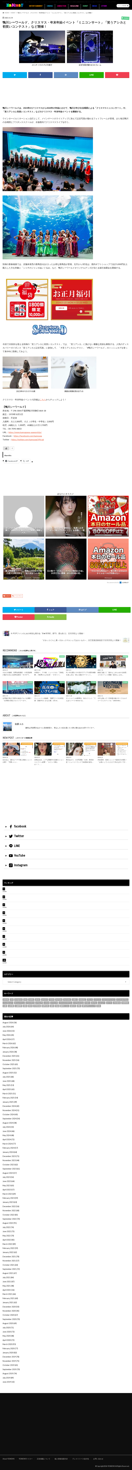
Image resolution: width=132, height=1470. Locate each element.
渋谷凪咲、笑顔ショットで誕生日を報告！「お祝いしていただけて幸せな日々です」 (112, 761)
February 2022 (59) (10, 1248)
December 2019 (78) (11, 1357)
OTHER (104, 6)
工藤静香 (18, 1006)
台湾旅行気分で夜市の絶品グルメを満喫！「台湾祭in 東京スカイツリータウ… (17, 699)
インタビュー (8, 1003)
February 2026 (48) (10, 1047)
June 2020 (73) (8, 1332)
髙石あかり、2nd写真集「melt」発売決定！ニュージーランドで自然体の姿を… (80, 761)
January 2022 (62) (10, 1252)
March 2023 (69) (9, 1194)
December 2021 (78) (11, 1256)
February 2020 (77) (10, 1348)
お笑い (74, 1000)
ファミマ (54, 1003)
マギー (87, 1003)
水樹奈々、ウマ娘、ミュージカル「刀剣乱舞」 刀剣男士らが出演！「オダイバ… (49, 673)
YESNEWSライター (26, 1459)
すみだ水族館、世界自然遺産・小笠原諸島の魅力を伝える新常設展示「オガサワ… (17, 673)
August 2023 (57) (10, 1173)
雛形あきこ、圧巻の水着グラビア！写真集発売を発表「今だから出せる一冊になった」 (41, 897)
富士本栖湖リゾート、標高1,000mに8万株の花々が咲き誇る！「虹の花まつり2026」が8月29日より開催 (48, 928)
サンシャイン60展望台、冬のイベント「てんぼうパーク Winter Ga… (81, 699)
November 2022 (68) (11, 1210)
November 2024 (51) (11, 1110)
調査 (79, 1006)
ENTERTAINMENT (36, 6)
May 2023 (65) (8, 1185)
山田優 (11, 1006)
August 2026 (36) (10, 1022)
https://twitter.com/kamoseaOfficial (27, 439)
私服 (57, 1006)
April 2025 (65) (8, 1089)
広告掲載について (43, 1459)
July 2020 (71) (8, 1327)
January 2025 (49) (10, 1102)
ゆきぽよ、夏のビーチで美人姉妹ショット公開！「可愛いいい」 (17, 761)
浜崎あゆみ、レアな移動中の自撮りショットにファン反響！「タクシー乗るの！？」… (49, 762)
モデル (94, 1003)
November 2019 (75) (11, 1361)
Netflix (31, 1000)
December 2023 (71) (11, 1156)
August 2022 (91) (10, 1223)
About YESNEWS (8, 1459)
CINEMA (50, 6)
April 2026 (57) (8, 1039)
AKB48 (5, 1000)
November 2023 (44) (11, 1160)
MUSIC (94, 6)
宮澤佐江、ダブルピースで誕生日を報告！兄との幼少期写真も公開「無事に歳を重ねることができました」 (49, 952)
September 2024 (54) (11, 1118)
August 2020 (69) (10, 1323)
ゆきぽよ (82, 1000)
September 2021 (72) (11, 1269)
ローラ (109, 1003)
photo (38, 1000)
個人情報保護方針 (61, 1459)
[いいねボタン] (6, 448)
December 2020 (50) (11, 1307)
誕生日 (73, 1006)
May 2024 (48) (8, 1135)
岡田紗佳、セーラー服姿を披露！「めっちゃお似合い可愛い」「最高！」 (36, 889)
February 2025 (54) (10, 1098)
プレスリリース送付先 (80, 1459)
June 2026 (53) (8, 1031)
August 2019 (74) (10, 1373)
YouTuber (67, 1000)
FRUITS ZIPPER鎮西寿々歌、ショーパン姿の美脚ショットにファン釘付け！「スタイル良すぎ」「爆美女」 (50, 920)
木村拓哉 (37, 1006)
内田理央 (125, 1003)
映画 (30, 1006)
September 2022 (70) (11, 1219)
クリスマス (18, 596)
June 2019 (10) (8, 1382)
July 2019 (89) (8, 1378)
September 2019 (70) (11, 1369)
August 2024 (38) (10, 1123)
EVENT (85, 6)
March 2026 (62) (9, 1043)
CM (11, 1000)
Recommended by (113, 582)
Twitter (19, 836)
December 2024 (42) (11, 1106)
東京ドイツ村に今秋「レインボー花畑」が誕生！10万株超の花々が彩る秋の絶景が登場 (41, 905)
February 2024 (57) (10, 1148)
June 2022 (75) (8, 1231)
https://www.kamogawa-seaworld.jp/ (25, 432)
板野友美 (45, 1006)
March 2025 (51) (9, 1093)
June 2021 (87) (8, 1281)
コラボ (46, 1003)
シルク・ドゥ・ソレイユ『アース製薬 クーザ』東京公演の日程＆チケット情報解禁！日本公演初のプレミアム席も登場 (54, 936)
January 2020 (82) (10, 1353)
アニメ (90, 1000)
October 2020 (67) (10, 1315)
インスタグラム (122, 1000)
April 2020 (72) (8, 1340)
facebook (20, 826)
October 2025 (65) (10, 1064)
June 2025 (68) (8, 1081)
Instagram (21, 865)
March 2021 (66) (9, 1294)
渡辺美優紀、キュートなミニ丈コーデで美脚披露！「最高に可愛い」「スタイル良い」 (41, 944)
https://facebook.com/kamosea (28, 436)
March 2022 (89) (9, 1244)
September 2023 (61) (11, 1169)
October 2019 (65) (10, 1365)
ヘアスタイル (78, 1003)
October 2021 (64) (10, 1265)
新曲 (25, 1006)
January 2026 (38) (10, 1052)
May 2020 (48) (8, 1336)
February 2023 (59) (10, 1198)
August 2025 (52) (10, 1073)
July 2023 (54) (8, 1177)
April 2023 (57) (8, 1190)
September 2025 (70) (11, 1068)
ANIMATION (61, 6)
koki (25, 1000)
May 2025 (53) (8, 1085)
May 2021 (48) (8, 1286)
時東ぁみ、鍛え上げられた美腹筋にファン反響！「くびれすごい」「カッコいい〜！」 (41, 913)
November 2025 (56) (11, 1060)
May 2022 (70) (8, 1236)
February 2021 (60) (10, 1298)
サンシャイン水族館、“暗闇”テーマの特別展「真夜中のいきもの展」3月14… (48, 699)
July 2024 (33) (8, 1127)
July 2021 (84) (8, 1277)
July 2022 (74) (8, 1227)
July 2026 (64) (8, 1027)
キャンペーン (19, 1003)
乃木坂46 (117, 1003)
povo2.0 (44, 1000)
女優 (4, 1006)
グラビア (39, 1003)
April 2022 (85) (8, 1240)
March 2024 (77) (9, 1144)
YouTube (19, 855)
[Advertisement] (66, 95)
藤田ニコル (65, 1006)
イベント (97, 1000)
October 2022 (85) (10, 1215)
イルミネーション (108, 1000)
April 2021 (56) (8, 1290)
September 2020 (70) (11, 1319)
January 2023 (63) (10, 1202)
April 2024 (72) (8, 1139)
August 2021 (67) (10, 1273)
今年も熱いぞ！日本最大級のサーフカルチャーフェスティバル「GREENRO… (112, 699)
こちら (43, 399)
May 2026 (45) (8, 1035)
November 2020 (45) (11, 1311)
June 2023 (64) (8, 1181)
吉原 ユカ (19, 724)
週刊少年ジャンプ (89, 1006)
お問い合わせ (98, 1459)
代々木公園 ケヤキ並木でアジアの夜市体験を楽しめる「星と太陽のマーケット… (81, 673)
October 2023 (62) (10, 1165)
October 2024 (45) (10, 1114)
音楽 (98, 1006)
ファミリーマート (65, 1003)
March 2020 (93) (9, 1344)
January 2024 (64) (10, 1152)
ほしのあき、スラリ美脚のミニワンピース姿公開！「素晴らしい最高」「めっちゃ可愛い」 (43, 960)
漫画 (52, 1006)
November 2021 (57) (11, 1261)
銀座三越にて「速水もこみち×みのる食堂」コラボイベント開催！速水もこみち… (113, 673)
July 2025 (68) (8, 1077)
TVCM (51, 1000)
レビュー (101, 1003)
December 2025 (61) (11, 1056)
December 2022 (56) (11, 1206)
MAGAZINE (74, 6)
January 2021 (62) (10, 1302)
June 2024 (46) (8, 1131)
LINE (17, 846)
